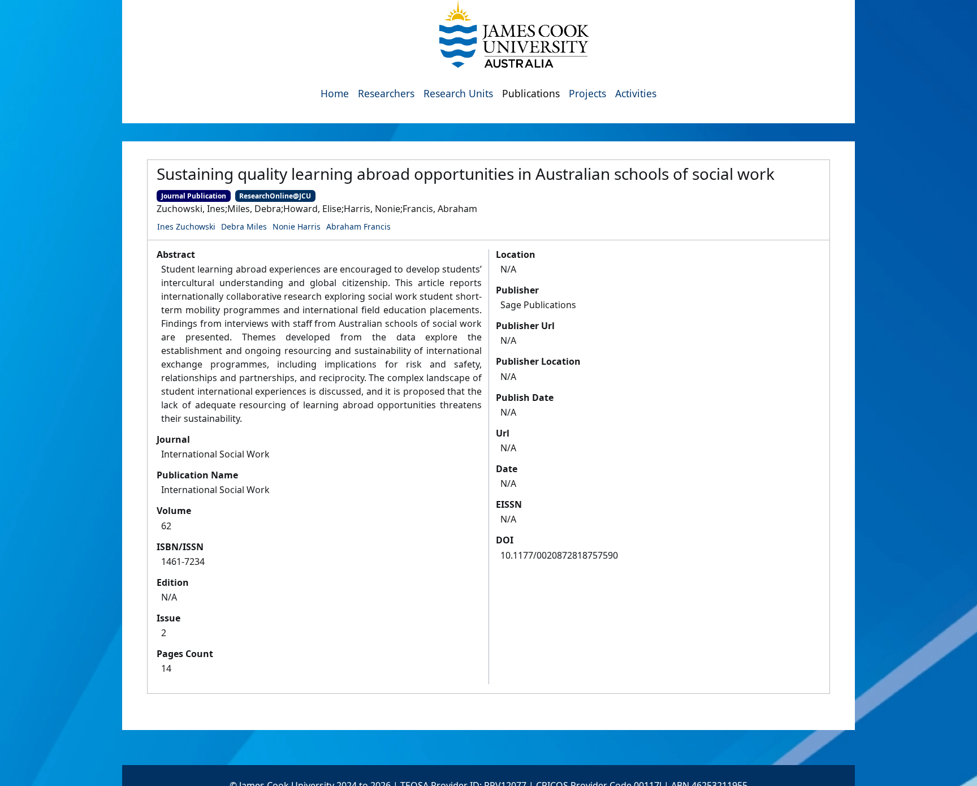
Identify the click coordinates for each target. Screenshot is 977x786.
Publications (531, 93)
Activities (635, 93)
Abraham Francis (358, 226)
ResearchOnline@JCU (275, 196)
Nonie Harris (297, 226)
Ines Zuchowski (186, 226)
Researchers (386, 93)
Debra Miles (244, 226)
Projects (587, 93)
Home (335, 93)
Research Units (458, 93)
